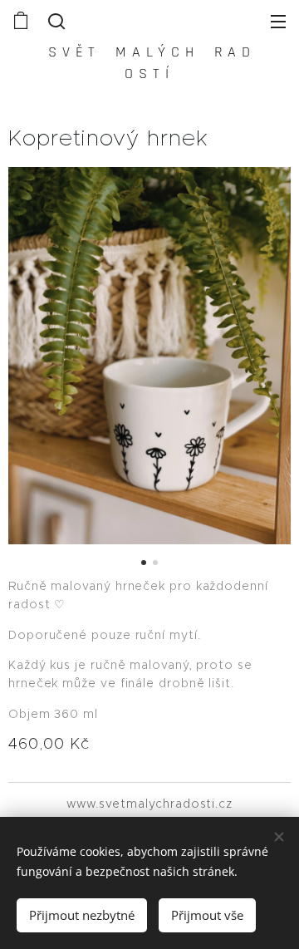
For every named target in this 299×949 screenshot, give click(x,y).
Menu (278, 20)
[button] (54, 21)
